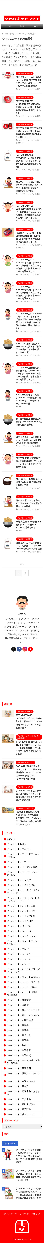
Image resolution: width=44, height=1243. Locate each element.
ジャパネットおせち (16, 844)
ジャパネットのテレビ (18, 949)
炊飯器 (35, 26)
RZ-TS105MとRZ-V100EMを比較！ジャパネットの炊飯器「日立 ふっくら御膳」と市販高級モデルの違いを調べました (28, 265)
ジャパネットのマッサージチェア (23, 982)
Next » (22, 564)
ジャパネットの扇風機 (18, 1025)
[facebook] (19, 649)
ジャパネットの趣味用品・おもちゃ (23, 1093)
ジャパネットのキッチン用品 (21, 911)
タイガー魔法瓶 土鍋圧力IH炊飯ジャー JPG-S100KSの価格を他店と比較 (29, 421)
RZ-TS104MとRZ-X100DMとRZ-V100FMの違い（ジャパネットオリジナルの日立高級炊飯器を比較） (28, 161)
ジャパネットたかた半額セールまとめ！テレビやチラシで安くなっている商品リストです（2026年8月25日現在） (29, 1156)
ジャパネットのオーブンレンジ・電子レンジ (23, 873)
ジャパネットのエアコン (19, 862)
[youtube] (30, 649)
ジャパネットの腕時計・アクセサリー (23, 1075)
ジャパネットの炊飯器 (18, 1045)
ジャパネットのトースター (20, 954)
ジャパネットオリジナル (27, 89)
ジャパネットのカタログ (19, 880)
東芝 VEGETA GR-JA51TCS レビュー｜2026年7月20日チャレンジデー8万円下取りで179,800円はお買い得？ (29, 721)
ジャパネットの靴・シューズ (21, 1114)
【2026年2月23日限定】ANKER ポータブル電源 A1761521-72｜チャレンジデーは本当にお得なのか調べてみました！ (28, 818)
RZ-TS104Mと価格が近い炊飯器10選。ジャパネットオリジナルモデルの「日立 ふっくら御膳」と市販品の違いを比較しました (28, 373)
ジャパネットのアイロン (19, 849)
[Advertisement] (22, 678)
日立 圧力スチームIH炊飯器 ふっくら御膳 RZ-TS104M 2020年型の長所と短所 (28, 440)
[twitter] (13, 649)
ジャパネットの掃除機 (18, 1030)
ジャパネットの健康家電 (19, 1000)
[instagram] (24, 649)
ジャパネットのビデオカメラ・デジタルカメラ (23, 970)
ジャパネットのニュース (19, 959)
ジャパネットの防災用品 (19, 1099)
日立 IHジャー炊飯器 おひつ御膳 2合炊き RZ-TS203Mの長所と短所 (29, 482)
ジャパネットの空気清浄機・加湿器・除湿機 (23, 1062)
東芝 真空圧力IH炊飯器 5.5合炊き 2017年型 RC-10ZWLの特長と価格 (28, 524)
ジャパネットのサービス (19, 926)
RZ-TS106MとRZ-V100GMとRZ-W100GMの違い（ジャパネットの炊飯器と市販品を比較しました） (28, 107)
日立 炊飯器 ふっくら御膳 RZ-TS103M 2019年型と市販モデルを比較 (29, 503)
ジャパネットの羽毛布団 (19, 1068)
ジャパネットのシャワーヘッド (22, 936)
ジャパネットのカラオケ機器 (21, 885)
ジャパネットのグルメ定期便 (21, 916)
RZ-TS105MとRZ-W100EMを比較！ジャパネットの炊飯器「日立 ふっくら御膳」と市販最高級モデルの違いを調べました (29, 212)
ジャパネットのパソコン (19, 964)
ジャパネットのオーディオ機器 (22, 867)
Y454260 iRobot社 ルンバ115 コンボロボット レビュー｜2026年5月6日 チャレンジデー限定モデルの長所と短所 (29, 748)
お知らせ (11, 839)
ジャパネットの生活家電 (19, 1050)
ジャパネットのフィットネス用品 (23, 977)
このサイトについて (10, 1214)
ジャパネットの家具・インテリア (23, 1010)
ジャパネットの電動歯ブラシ (21, 1104)
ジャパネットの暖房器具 (19, 1035)
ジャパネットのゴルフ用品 (20, 921)
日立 (38, 89)
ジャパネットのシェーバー (20, 931)
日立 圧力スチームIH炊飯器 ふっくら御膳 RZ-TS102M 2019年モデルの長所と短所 (29, 546)
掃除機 (22, 26)
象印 (38, 194)
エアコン (8, 26)
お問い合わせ (36, 1214)
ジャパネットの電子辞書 (19, 1109)
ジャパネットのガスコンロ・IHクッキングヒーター (23, 899)
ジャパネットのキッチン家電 (21, 906)
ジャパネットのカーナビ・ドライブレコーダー (23, 891)
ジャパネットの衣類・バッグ (21, 1081)
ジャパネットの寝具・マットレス (23, 1015)
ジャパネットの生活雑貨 (19, 1055)
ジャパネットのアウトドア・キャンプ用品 (23, 855)
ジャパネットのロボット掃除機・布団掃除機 (23, 993)
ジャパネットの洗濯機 (18, 1040)
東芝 (20, 531)
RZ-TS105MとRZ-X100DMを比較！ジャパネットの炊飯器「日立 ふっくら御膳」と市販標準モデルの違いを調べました (28, 292)
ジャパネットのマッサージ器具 (22, 987)
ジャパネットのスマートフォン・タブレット (23, 942)
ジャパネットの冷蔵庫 (18, 1005)
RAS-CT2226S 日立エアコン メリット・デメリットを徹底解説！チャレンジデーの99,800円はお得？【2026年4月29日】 (29, 772)
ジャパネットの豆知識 (18, 1086)
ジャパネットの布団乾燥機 (20, 1020)
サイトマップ (24, 1214)
